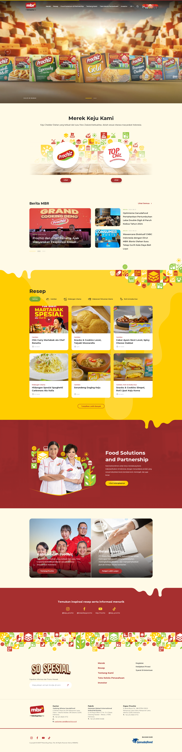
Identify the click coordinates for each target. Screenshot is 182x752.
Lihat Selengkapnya (117, 481)
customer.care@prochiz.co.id (66, 719)
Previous (8, 51)
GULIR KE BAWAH (30, 96)
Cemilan (53, 297)
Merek (48, 6)
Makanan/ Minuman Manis (102, 297)
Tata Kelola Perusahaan (109, 6)
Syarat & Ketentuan (144, 668)
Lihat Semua (143, 201)
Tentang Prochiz (47, 569)
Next (174, 51)
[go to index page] (31, 6)
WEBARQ (75, 741)
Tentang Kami (91, 6)
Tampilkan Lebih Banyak (91, 404)
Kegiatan (140, 661)
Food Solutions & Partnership (72, 6)
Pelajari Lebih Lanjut (110, 569)
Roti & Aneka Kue (130, 297)
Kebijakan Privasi (143, 665)
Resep (55, 6)
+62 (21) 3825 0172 (61, 715)
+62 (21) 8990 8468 (97, 717)
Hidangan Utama (74, 297)
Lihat (66, 178)
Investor (124, 6)
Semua (35, 297)
